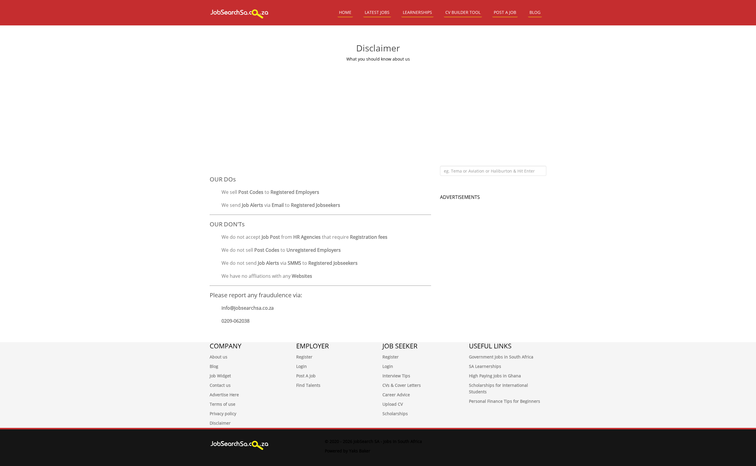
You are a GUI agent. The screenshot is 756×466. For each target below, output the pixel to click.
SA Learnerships (485, 366)
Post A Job (306, 376)
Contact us (220, 385)
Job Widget (220, 376)
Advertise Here (224, 394)
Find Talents (308, 385)
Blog (214, 366)
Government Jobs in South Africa (501, 357)
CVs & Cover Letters (401, 385)
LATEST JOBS (377, 12)
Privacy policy (223, 413)
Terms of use (222, 404)
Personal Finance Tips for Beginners (504, 401)
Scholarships (395, 413)
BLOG (534, 12)
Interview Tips (396, 376)
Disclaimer (220, 423)
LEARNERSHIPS (417, 12)
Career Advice (396, 394)
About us (218, 357)
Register (304, 357)
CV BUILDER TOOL (462, 12)
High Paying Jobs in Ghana (495, 376)
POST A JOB (505, 12)
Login (301, 366)
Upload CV (392, 404)
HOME (345, 12)
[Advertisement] (378, 106)
